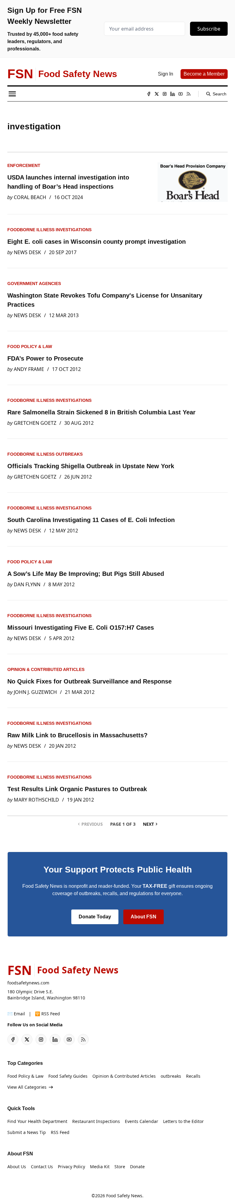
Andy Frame (29, 369)
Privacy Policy (71, 1166)
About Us (16, 1166)
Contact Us (42, 1166)
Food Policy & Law (29, 346)
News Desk (27, 252)
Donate (137, 1166)
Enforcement (23, 165)
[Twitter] (156, 93)
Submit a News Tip (26, 1132)
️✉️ (16, 1014)
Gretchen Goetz (35, 423)
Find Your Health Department (37, 1121)
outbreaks (171, 1076)
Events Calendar (141, 1121)
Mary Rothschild (36, 799)
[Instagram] (164, 93)
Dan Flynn (27, 584)
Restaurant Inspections (96, 1121)
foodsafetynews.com (28, 983)
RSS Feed (60, 1132)
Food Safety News (124, 1195)
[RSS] (188, 93)
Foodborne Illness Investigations (49, 229)
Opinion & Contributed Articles (45, 669)
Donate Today (95, 916)
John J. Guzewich (35, 692)
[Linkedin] (172, 93)
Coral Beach (30, 197)
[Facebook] (148, 93)
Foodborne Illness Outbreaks (45, 454)
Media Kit (100, 1166)
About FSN (143, 916)
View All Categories (27, 1087)
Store (119, 1166)
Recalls (193, 1076)
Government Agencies (34, 283)
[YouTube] (180, 93)
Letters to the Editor (183, 1121)
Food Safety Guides (68, 1076)
